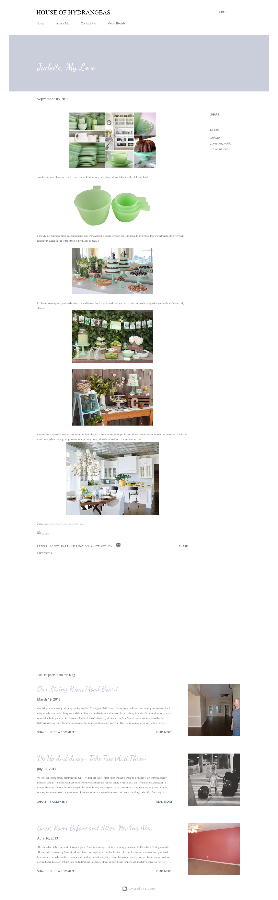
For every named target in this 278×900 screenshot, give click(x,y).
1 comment (58, 801)
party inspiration (221, 143)
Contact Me (88, 23)
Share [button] (214, 114)
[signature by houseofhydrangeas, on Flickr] (43, 533)
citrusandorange (71, 523)
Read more (164, 732)
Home (40, 23)
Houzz (83, 523)
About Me (62, 23)
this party (103, 303)
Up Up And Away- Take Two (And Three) (92, 758)
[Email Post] (118, 546)
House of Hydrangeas (73, 12)
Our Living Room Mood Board (77, 688)
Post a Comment (63, 732)
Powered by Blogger (141, 888)
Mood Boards (116, 23)
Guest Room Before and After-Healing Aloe (94, 827)
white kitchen (219, 149)
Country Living (54, 523)
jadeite (215, 138)
